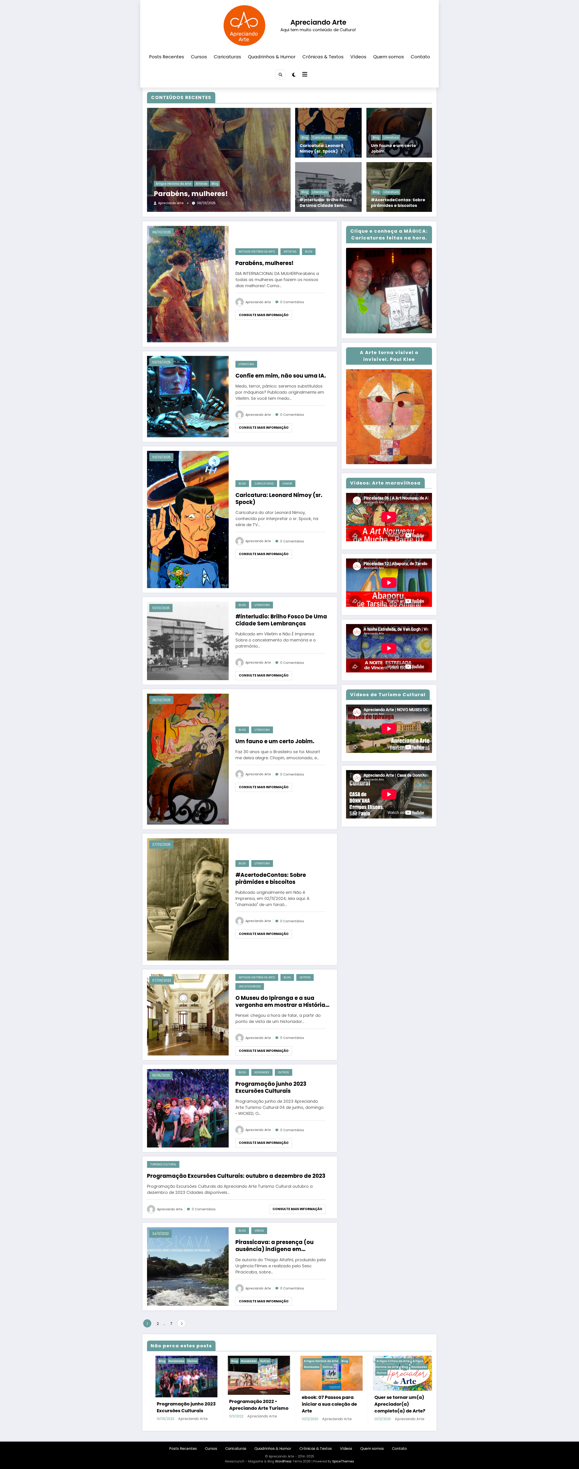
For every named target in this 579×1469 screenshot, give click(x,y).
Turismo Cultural (163, 1164)
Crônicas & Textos (323, 57)
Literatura (319, 191)
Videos (259, 1230)
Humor (340, 137)
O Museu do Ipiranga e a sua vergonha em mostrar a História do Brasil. (280, 1001)
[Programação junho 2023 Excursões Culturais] (188, 1108)
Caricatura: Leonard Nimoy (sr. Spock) (321, 148)
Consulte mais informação (264, 315)
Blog (215, 183)
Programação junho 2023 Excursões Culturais (270, 1087)
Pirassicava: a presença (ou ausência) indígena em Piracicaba (274, 1246)
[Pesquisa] (280, 74)
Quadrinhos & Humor (272, 57)
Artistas (201, 183)
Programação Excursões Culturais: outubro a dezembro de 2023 (236, 1175)
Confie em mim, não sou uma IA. (280, 375)
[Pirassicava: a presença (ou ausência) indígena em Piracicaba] (188, 1266)
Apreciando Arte (318, 22)
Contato (420, 57)
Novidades (261, 1072)
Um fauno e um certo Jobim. (393, 148)
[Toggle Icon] (304, 74)
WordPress (283, 1461)
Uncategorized (250, 986)
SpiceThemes (343, 1461)
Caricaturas (227, 57)
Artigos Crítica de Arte (384, 1361)
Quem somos (388, 57)
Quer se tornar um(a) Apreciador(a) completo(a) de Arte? (391, 1404)
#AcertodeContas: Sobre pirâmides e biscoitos (398, 202)
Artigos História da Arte (173, 183)
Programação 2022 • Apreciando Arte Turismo (250, 1404)
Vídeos (358, 57)
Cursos (199, 57)
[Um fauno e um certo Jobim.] (188, 759)
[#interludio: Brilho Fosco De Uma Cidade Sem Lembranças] (188, 640)
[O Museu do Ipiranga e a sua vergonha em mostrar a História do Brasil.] (188, 1014)
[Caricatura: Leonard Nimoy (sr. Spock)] (188, 519)
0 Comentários (292, 302)
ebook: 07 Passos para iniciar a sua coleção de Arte (321, 1404)
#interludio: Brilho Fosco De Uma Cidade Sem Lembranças (326, 202)
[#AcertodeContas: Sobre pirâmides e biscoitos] (188, 899)
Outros (305, 977)
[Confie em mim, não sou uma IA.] (188, 396)
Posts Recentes (166, 57)
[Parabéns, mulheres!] (188, 283)
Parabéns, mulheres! (191, 193)
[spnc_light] (294, 75)
